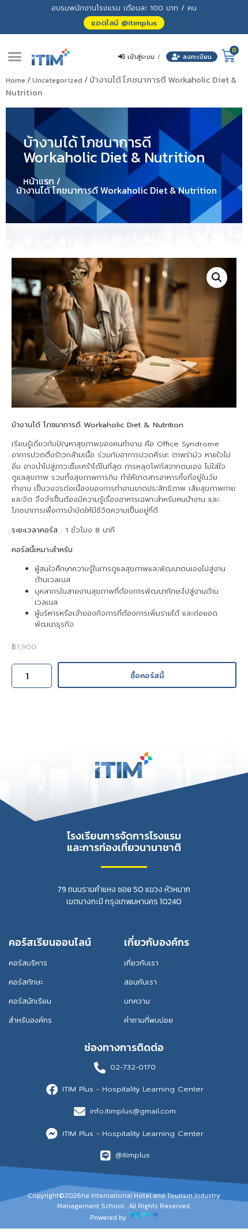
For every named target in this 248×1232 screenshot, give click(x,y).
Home (15, 80)
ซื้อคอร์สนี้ (147, 675)
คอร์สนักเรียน (30, 1001)
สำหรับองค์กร (30, 1020)
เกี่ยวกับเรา (141, 962)
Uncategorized (57, 80)
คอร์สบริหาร (28, 962)
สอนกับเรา (140, 981)
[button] (124, 22)
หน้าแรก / (42, 181)
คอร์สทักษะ (26, 981)
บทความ (137, 1001)
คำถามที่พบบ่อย (148, 1020)
